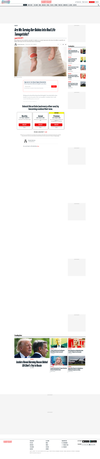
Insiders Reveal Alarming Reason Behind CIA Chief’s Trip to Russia (32, 363)
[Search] (98, 5)
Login (46, 131)
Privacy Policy (41, 88)
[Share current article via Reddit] (66, 44)
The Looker (36, 5)
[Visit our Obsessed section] (9, 2)
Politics (52, 5)
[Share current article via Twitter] (61, 44)
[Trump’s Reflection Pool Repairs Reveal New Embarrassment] (83, 61)
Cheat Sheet (30, 5)
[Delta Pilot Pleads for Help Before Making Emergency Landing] (83, 86)
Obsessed (44, 5)
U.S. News (70, 5)
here (38, 146)
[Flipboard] (94, 445)
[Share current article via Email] (63, 44)
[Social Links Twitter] (85, 445)
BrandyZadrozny (31, 141)
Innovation (65, 5)
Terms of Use (36, 88)
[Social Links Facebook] (83, 445)
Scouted (75, 5)
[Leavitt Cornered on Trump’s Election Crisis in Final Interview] (83, 69)
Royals (48, 5)
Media (40, 5)
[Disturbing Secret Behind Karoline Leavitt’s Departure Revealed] (83, 78)
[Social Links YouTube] (90, 445)
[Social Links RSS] (92, 445)
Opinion (55, 5)
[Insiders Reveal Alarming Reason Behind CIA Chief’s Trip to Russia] (83, 53)
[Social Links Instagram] (87, 445)
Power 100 (60, 5)
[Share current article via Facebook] (58, 44)
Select (25, 125)
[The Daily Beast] (46, 2)
